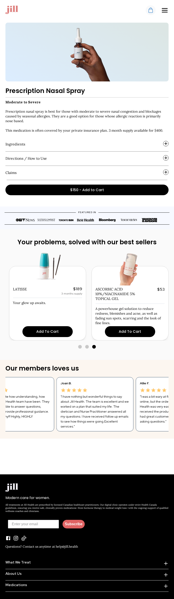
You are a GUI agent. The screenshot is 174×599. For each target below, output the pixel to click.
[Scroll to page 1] (80, 347)
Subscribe (73, 524)
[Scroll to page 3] (94, 347)
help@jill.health (67, 546)
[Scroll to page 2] (87, 347)
